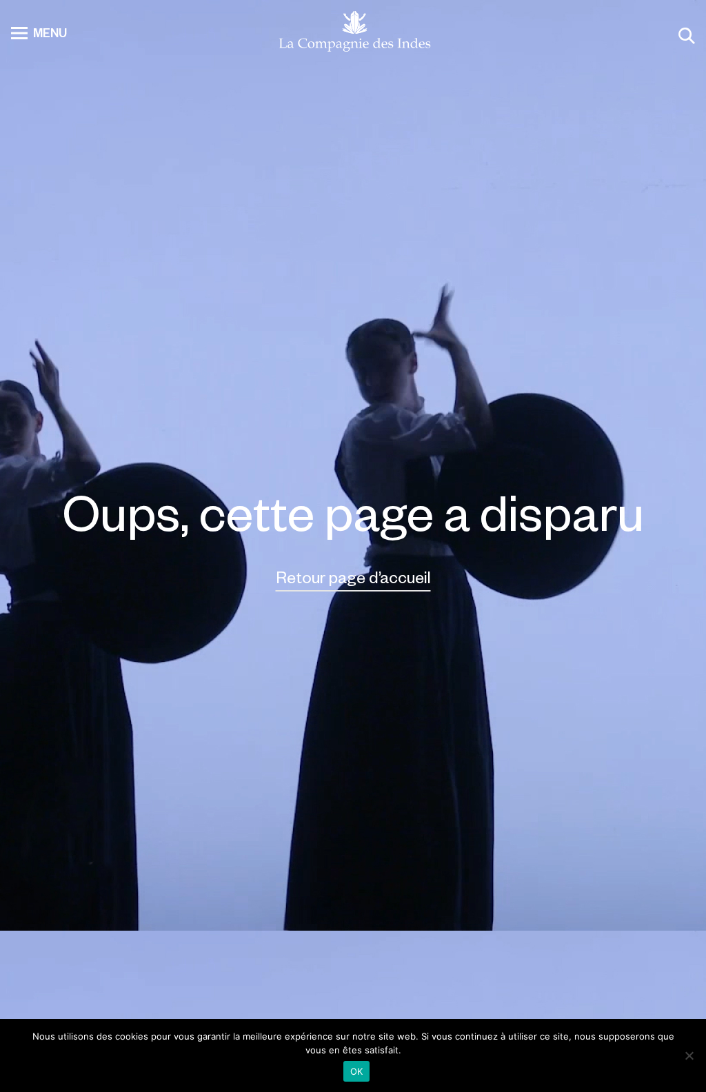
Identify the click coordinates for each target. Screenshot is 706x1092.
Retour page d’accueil (353, 576)
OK (356, 1071)
